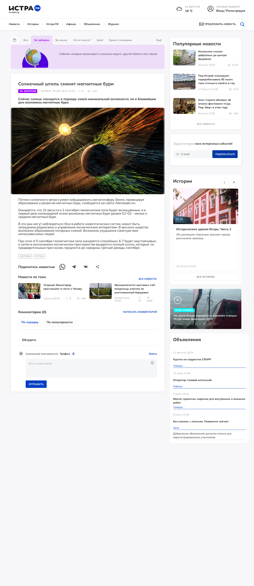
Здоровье (25, 256)
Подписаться (225, 154)
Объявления (92, 24)
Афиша (71, 24)
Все (25, 40)
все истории (206, 276)
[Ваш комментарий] (91, 368)
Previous (224, 182)
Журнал (113, 24)
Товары (178, 365)
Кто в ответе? (82, 40)
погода (39, 256)
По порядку (29, 322)
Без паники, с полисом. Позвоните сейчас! (200, 421)
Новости (14, 24)
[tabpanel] (205, 226)
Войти (153, 353)
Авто (176, 427)
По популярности (60, 322)
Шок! (100, 40)
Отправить (36, 384)
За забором (41, 40)
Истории (33, 24)
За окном (61, 40)
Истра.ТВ (52, 24)
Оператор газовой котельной (192, 380)
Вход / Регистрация (230, 10)
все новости (206, 123)
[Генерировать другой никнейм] (74, 354)
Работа (177, 386)
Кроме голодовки (120, 40)
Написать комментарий (140, 311)
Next (234, 182)
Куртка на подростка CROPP (192, 359)
